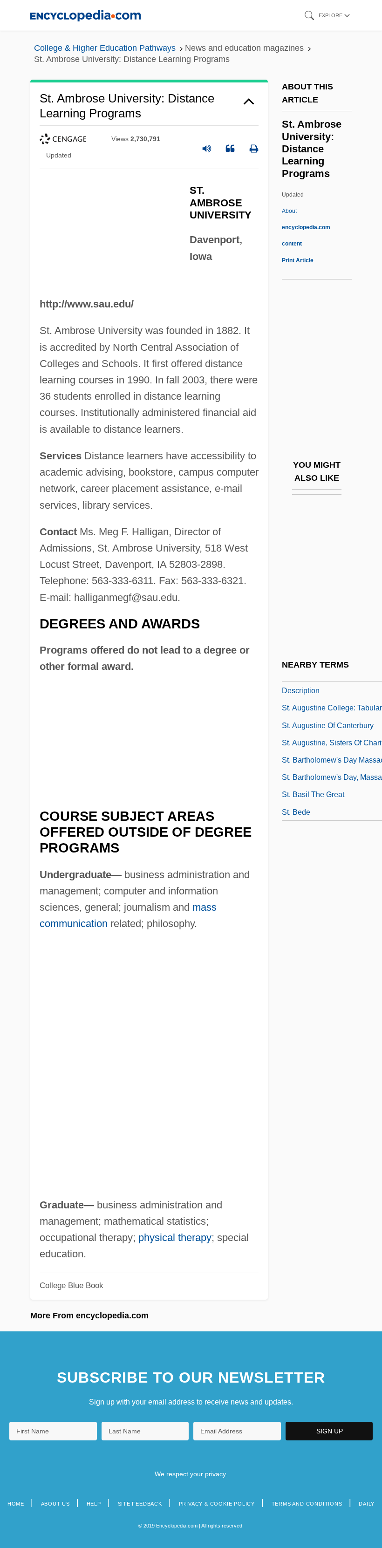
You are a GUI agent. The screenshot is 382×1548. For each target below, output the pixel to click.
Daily (367, 1504)
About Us (55, 1504)
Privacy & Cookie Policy (217, 1504)
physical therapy (174, 1237)
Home (15, 1504)
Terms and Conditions (307, 1504)
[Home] (85, 15)
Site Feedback (140, 1504)
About (306, 227)
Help (94, 1504)
